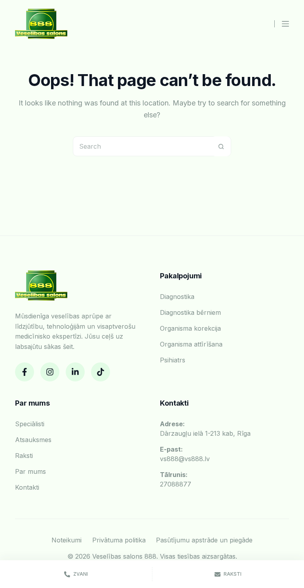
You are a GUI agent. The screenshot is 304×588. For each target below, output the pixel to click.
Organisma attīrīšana (191, 344)
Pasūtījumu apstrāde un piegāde (204, 540)
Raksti (24, 456)
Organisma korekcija (190, 328)
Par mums (30, 471)
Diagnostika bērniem (190, 312)
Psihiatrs (172, 360)
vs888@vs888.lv (185, 454)
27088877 (175, 479)
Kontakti (27, 487)
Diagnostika (177, 297)
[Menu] (285, 23)
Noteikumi (66, 540)
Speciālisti (29, 424)
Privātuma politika (119, 540)
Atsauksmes (33, 440)
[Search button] (221, 146)
